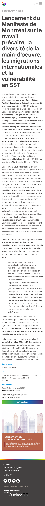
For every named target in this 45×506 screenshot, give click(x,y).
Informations (22, 402)
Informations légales (12, 468)
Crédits (6, 465)
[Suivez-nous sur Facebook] (10, 481)
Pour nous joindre (11, 470)
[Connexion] (18, 481)
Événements (12, 11)
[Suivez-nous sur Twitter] (5, 481)
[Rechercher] (32, 3)
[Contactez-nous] (14, 481)
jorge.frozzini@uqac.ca (11, 397)
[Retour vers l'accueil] (4, 4)
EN (37, 4)
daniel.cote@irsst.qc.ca (11, 391)
